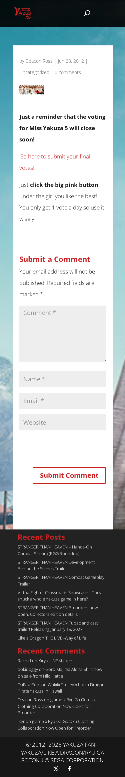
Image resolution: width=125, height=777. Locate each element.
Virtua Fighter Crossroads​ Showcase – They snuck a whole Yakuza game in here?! (59, 596)
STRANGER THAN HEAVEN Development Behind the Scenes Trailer (56, 565)
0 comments (68, 72)
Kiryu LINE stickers (55, 661)
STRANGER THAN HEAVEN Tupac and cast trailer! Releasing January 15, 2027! (58, 626)
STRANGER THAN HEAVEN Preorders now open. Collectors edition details (58, 611)
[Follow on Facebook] (69, 768)
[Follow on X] (56, 768)
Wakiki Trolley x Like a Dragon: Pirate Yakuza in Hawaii (62, 688)
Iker (21, 721)
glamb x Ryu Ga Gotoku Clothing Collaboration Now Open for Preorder (56, 706)
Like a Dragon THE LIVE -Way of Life (52, 638)
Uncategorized (34, 72)
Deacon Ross (39, 61)
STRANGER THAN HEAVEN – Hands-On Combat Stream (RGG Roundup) (55, 550)
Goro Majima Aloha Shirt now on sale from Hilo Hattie (60, 672)
